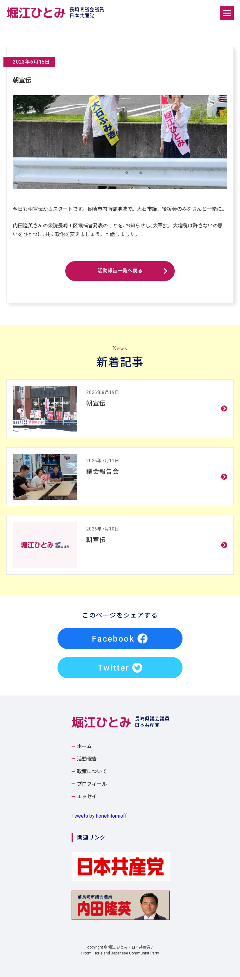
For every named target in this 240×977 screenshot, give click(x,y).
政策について (92, 771)
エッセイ (87, 796)
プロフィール (92, 784)
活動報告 (87, 759)
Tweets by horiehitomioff (99, 816)
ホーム (84, 746)
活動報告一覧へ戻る (120, 271)
